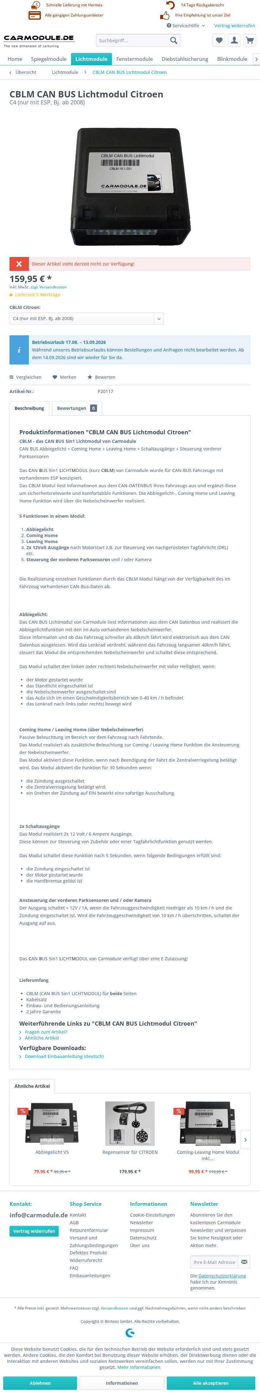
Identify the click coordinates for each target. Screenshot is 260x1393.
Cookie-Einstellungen (152, 1215)
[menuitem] (138, 40)
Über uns (140, 1245)
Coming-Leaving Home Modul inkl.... (208, 1155)
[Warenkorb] (250, 40)
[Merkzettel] (218, 40)
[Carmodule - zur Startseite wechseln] (39, 42)
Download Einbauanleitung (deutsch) (64, 1056)
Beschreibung (29, 408)
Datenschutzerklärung (222, 1276)
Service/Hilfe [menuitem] (185, 26)
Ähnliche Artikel (41, 1038)
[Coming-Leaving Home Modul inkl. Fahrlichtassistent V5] (208, 1123)
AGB (74, 1222)
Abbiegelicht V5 (52, 1152)
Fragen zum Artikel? (45, 1032)
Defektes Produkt (88, 1253)
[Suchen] (173, 40)
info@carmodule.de (39, 1215)
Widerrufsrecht (86, 1260)
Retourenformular (89, 1230)
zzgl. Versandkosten (48, 287)
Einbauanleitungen (90, 1275)
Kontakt (78, 1215)
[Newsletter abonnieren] (244, 1262)
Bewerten (104, 377)
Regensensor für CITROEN (130, 1152)
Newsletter (141, 1222)
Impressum (142, 1230)
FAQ (74, 1268)
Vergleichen (28, 377)
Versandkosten (114, 1308)
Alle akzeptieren (211, 1383)
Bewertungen (76, 408)
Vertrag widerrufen (234, 26)
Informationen (122, 1383)
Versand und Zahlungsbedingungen (94, 1241)
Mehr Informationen (138, 1367)
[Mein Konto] (234, 40)
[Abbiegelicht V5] (52, 1123)
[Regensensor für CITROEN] (130, 1123)
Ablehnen (40, 1383)
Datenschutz (143, 1238)
